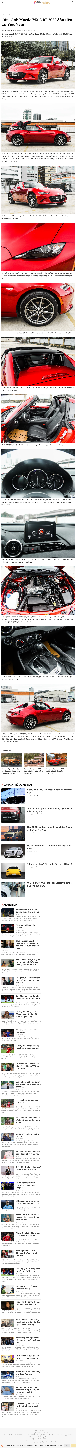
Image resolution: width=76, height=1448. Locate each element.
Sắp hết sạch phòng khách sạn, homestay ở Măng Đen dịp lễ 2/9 (28, 1084)
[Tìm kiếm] (73, 2)
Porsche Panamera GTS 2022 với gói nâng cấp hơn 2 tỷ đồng (56, 771)
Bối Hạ (12, 30)
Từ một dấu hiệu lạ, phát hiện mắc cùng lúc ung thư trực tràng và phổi (28, 1389)
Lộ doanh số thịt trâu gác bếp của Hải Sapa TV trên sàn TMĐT (27, 1066)
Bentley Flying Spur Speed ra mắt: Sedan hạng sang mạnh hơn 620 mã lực (11, 771)
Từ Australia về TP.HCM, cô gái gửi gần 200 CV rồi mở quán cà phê (28, 1217)
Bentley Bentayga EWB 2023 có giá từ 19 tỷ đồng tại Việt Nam (33, 771)
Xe (2, 15)
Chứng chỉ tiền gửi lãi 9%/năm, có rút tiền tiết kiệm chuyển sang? (26, 1014)
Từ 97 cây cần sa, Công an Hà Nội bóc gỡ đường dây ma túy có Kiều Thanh (28, 962)
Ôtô (8, 15)
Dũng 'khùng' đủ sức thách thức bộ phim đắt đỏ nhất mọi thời (28, 980)
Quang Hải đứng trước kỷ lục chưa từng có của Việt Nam (27, 1048)
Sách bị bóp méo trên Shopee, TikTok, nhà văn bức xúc (27, 1253)
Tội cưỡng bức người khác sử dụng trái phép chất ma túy (28, 1340)
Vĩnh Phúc (4, 30)
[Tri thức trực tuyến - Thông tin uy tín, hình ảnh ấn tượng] (42, 2)
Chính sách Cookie (51, 1445)
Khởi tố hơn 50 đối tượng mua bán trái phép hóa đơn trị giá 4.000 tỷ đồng (28, 1322)
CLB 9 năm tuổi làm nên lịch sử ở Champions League (27, 1185)
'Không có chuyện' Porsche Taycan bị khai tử (49, 864)
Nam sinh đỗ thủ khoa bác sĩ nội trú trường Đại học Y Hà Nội (28, 1120)
